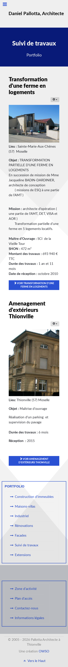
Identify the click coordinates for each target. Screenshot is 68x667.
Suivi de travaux (26, 545)
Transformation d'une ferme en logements (28, 86)
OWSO (44, 651)
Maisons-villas (25, 506)
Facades (20, 535)
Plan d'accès (23, 598)
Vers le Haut (36, 661)
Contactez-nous (26, 608)
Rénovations (24, 526)
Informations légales (29, 618)
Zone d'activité (26, 589)
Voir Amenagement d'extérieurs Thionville (34, 461)
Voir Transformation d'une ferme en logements (35, 285)
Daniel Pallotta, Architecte (36, 13)
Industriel (22, 516)
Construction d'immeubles (34, 497)
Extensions (23, 555)
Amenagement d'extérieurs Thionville (27, 310)
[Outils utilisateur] (55, 99)
